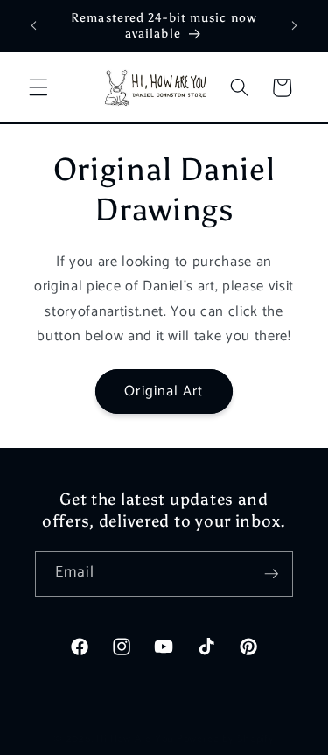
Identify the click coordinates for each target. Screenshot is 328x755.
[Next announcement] (295, 25)
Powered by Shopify (226, 739)
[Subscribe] (271, 574)
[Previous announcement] (34, 25)
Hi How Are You (134, 739)
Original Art (163, 391)
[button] (38, 87)
